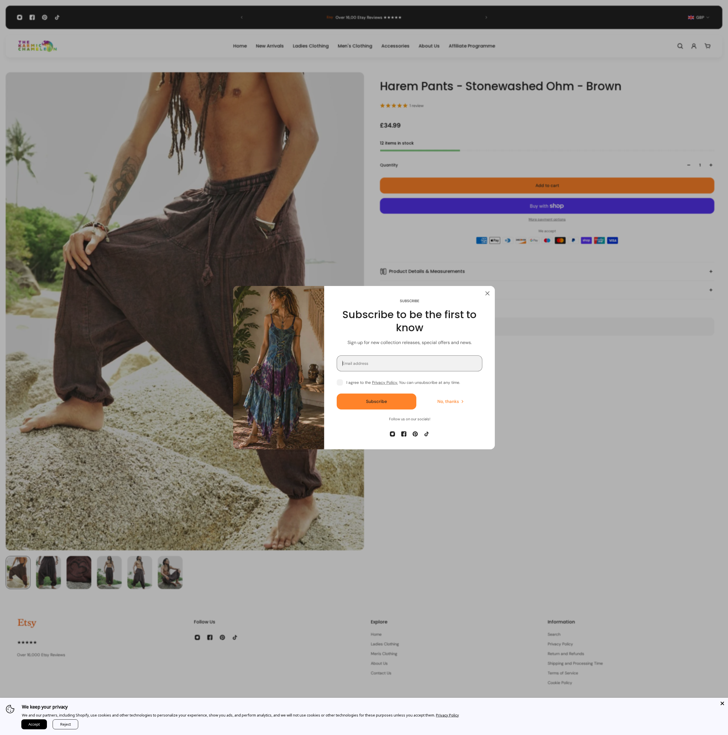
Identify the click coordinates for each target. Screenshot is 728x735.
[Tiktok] (426, 434)
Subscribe (376, 401)
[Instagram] (392, 434)
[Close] (487, 293)
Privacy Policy (447, 715)
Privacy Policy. (385, 382)
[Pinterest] (415, 434)
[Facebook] (404, 434)
